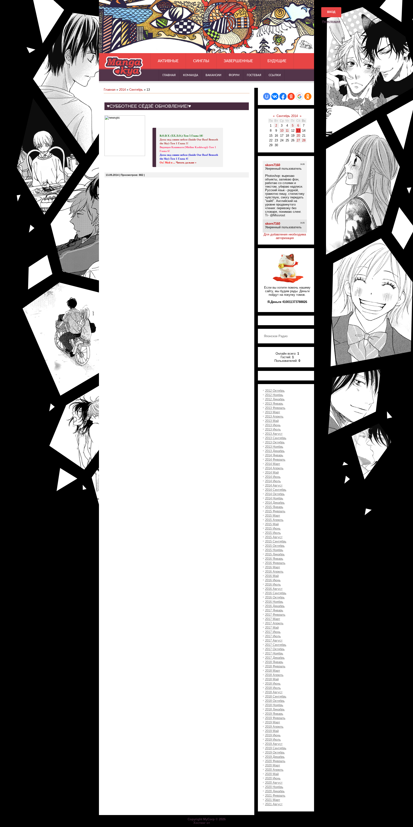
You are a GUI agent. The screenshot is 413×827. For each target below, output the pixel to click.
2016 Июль (273, 584)
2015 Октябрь (275, 546)
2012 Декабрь (275, 399)
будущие (276, 61)
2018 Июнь (273, 683)
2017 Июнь (273, 632)
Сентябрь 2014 (287, 116)
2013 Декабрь (275, 451)
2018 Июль (273, 688)
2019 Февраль (275, 718)
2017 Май (272, 627)
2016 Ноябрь (274, 601)
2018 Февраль (275, 666)
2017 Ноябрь (274, 653)
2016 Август (274, 589)
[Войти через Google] (299, 96)
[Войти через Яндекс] (291, 96)
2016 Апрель (274, 571)
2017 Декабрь (275, 657)
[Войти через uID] (266, 96)
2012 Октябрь (275, 390)
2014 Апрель (274, 468)
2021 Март (272, 800)
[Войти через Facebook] (283, 96)
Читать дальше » (186, 162)
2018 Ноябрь (274, 705)
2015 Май (272, 524)
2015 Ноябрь (274, 550)
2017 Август (274, 640)
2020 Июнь (273, 778)
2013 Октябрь (275, 442)
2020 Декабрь (275, 791)
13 (298, 130)
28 (303, 140)
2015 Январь (274, 507)
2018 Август (274, 692)
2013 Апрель (274, 416)
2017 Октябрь (275, 649)
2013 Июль (273, 429)
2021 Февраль (275, 795)
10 (281, 130)
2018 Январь (274, 662)
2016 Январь (274, 558)
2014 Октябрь (275, 494)
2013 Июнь (273, 425)
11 (287, 130)
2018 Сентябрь (275, 696)
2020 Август (274, 782)
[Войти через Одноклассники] (307, 96)
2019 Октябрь (275, 752)
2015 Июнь (273, 528)
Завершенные (238, 61)
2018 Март (272, 670)
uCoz (215, 823)
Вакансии (213, 75)
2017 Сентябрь (275, 645)
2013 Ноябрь (274, 446)
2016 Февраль (275, 563)
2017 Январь (274, 610)
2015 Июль (273, 533)
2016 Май (272, 576)
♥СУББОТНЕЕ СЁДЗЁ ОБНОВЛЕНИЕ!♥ (149, 106)
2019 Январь (274, 713)
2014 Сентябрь (275, 490)
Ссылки (275, 75)
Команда (190, 75)
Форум (234, 75)
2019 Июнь (273, 735)
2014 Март (272, 464)
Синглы (201, 61)
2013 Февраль (275, 408)
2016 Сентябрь (275, 593)
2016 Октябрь (275, 597)
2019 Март (272, 722)
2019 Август (274, 744)
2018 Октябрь (275, 701)
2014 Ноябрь (274, 498)
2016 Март (272, 567)
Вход (331, 12)
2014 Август (274, 485)
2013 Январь (274, 403)
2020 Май (272, 774)
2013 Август (274, 434)
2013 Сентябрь (275, 438)
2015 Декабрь (275, 554)
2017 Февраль (275, 614)
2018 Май (272, 679)
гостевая (254, 75)
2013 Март (272, 412)
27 (298, 140)
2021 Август (274, 804)
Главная (169, 75)
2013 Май (272, 421)
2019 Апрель (274, 726)
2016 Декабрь (275, 606)
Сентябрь (136, 89)
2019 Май (272, 731)
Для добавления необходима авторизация (285, 236)
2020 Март (272, 765)
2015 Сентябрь (275, 541)
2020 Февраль (275, 761)
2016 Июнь (273, 580)
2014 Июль (273, 481)
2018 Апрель (274, 675)
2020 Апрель (274, 769)
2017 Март (272, 619)
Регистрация (331, 21)
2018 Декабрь (275, 709)
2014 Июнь (273, 477)
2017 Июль (273, 636)
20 (298, 135)
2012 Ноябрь (274, 395)
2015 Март (272, 515)
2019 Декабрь (275, 757)
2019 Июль (273, 739)
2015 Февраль (275, 511)
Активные (168, 61)
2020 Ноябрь (274, 787)
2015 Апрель (274, 520)
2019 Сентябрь (275, 748)
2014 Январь (274, 455)
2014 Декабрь (275, 502)
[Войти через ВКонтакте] (274, 96)
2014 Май (272, 472)
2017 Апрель (274, 623)
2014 (122, 89)
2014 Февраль (275, 459)
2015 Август (274, 537)
